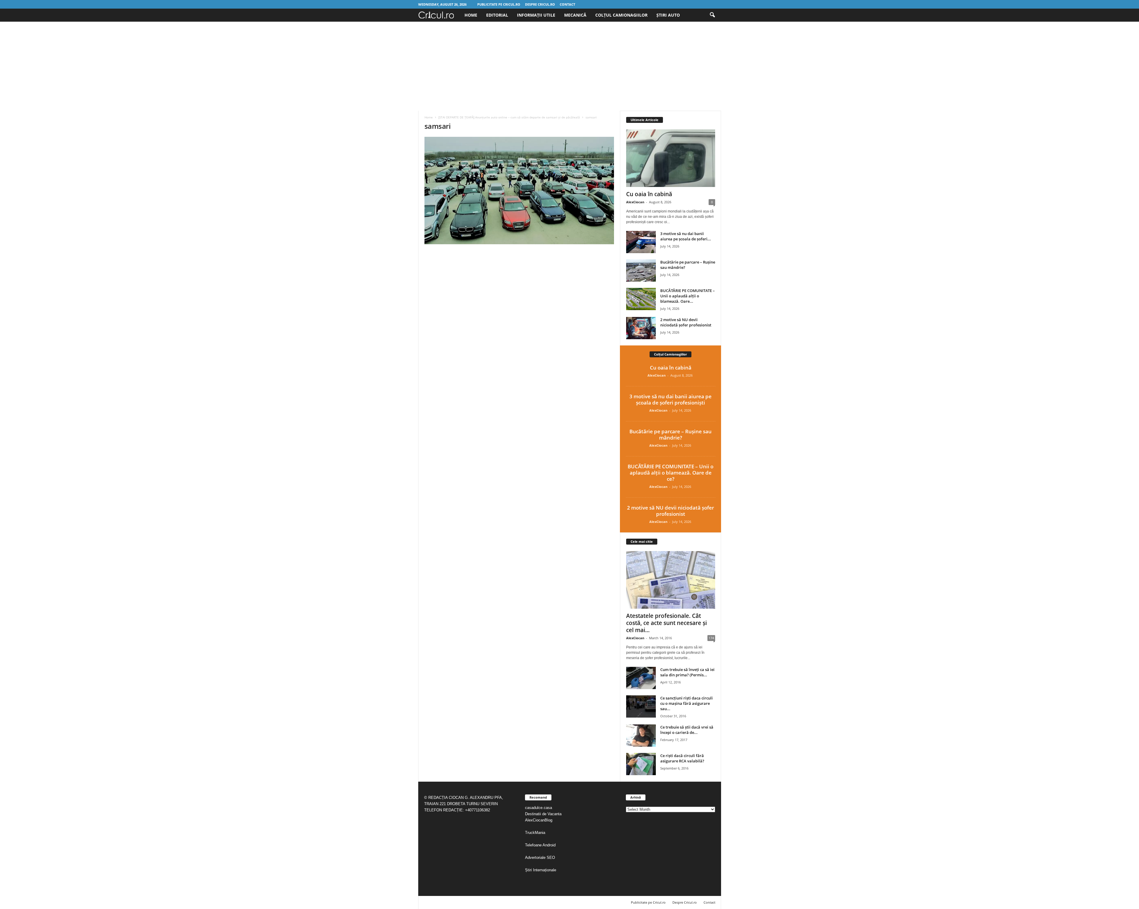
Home (470, 15)
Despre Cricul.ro (540, 4)
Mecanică (575, 15)
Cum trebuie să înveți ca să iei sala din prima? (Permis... (687, 672)
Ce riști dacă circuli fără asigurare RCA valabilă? (682, 758)
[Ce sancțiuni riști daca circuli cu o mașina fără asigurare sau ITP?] (641, 706)
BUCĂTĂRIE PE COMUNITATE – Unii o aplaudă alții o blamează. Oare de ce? (670, 472)
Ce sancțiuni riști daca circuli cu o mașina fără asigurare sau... (686, 703)
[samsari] (519, 190)
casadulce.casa (538, 807)
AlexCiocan (635, 202)
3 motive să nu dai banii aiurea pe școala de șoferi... (685, 236)
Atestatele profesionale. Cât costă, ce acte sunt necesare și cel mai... (666, 623)
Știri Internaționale (541, 870)
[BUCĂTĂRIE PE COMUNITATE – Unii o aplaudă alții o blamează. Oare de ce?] (641, 299)
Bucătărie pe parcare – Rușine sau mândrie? (670, 434)
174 (711, 638)
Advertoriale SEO (540, 857)
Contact (567, 4)
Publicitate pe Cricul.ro (498, 4)
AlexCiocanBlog (538, 820)
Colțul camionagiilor (621, 15)
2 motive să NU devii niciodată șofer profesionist (685, 322)
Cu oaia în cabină (649, 194)
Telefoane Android (540, 845)
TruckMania (535, 832)
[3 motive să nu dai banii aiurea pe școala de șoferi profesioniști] (641, 242)
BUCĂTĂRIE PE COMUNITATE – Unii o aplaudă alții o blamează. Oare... (687, 296)
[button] (712, 15)
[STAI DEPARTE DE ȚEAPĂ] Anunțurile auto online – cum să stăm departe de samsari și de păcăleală (509, 117)
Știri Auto (668, 15)
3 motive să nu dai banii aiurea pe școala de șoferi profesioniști (670, 399)
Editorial (497, 15)
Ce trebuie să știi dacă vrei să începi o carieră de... (686, 729)
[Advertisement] (569, 66)
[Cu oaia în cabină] (670, 158)
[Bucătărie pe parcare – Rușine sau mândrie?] (641, 270)
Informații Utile (536, 15)
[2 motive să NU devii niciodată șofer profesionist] (641, 328)
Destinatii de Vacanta (544, 814)
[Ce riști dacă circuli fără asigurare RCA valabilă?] (641, 764)
